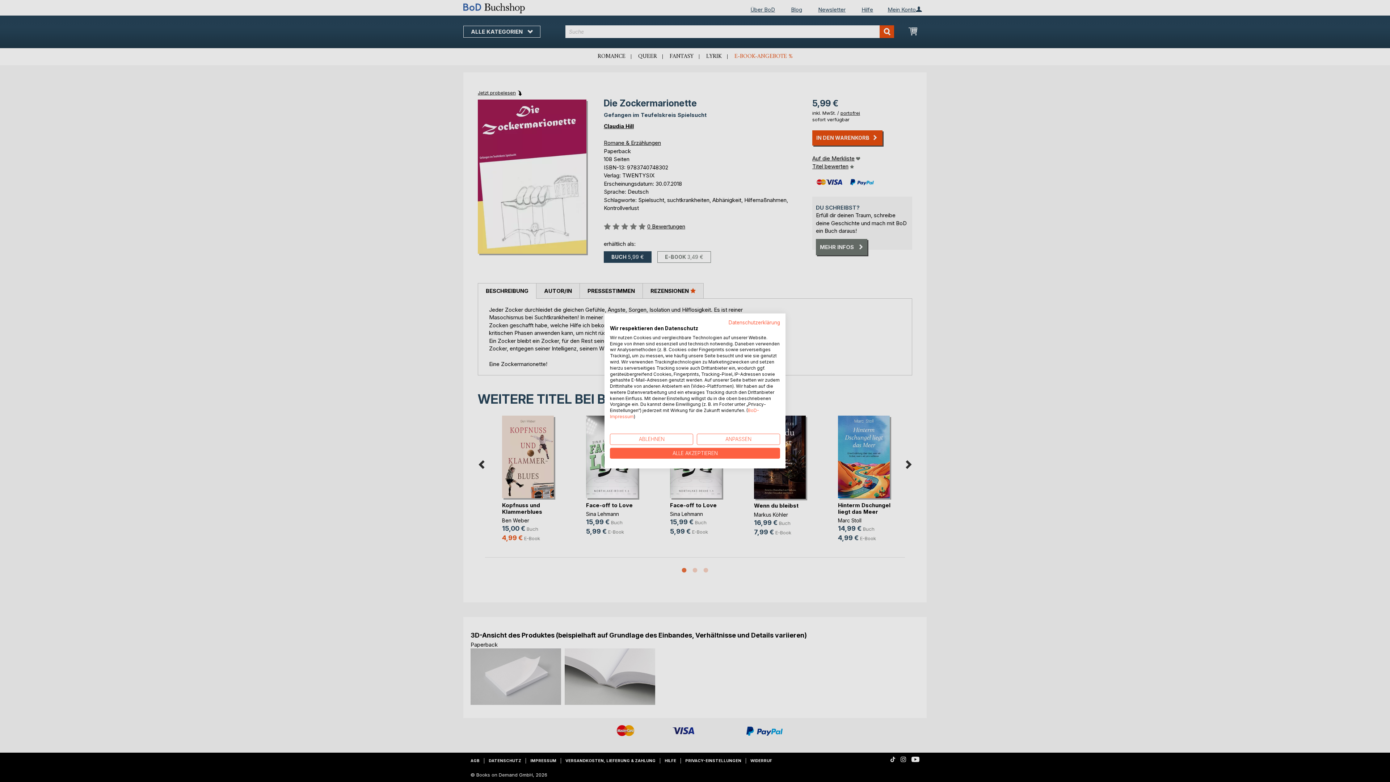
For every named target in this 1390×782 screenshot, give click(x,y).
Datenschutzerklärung (754, 322)
